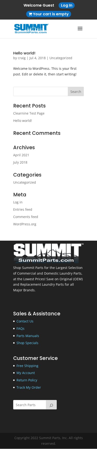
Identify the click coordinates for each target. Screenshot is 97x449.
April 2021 (21, 155)
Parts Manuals (27, 336)
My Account (25, 373)
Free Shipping (27, 365)
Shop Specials (27, 343)
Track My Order (28, 387)
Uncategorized (60, 58)
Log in (18, 202)
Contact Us (24, 321)
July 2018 (20, 162)
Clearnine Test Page (28, 113)
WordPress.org (24, 224)
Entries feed (22, 209)
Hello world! (24, 53)
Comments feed (25, 216)
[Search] (51, 404)
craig (22, 58)
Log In (66, 5)
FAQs (20, 328)
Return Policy (26, 380)
